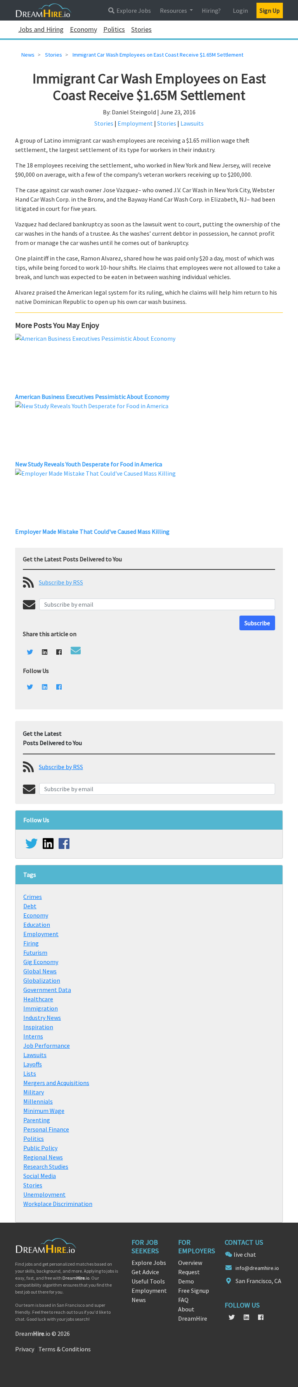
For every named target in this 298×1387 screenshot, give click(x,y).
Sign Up (270, 10)
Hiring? (211, 10)
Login (240, 10)
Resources (174, 10)
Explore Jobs (133, 10)
